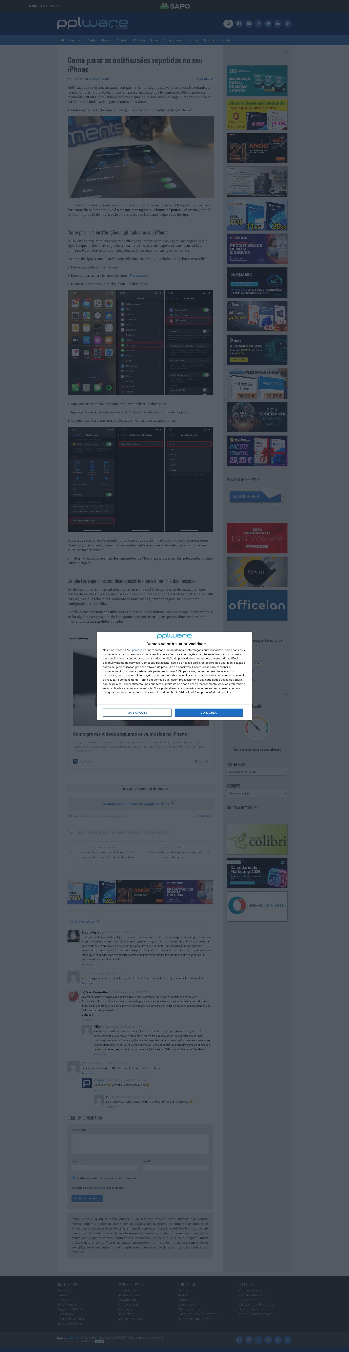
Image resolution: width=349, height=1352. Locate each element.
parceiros (138, 650)
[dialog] (174, 676)
